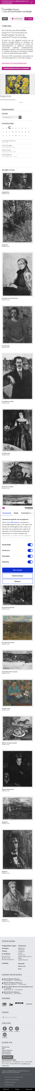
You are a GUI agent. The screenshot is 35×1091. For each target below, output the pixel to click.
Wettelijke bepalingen (10, 1082)
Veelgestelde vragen (9, 946)
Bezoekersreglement (8, 959)
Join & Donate (18, 18)
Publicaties (21, 950)
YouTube (11, 1031)
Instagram (17, 1031)
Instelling (5, 963)
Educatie (21, 963)
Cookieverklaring (9, 1084)
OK (20, 117)
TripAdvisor (5, 1037)
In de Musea (6, 954)
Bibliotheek (21, 948)
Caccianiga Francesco (9, 141)
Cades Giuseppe (8, 146)
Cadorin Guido (9, 150)
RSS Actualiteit (6, 1052)
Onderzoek (22, 946)
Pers (19, 969)
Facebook (4, 1031)
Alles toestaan (17, 570)
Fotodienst (21, 951)
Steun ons (21, 966)
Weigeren (17, 581)
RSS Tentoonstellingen (7, 1049)
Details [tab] (16, 513)
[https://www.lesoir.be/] (19, 1003)
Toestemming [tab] (6, 513)
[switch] (30, 550)
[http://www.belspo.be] (4, 1004)
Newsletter (8, 1057)
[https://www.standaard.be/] (29, 1004)
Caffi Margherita (9, 155)
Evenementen (6, 956)
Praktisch (5, 948)
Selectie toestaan (17, 576)
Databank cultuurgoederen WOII (14, 63)
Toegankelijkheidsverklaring (12, 1079)
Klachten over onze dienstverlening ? (14, 1077)
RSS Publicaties (6, 1053)
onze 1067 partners (13, 522)
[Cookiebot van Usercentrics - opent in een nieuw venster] (25, 508)
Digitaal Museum (23, 960)
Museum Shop (6, 958)
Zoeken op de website (3, 1017)
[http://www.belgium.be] (11, 1004)
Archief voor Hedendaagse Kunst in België (25, 956)
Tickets (30, 18)
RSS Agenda (5, 1047)
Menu (5, 18)
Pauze (21, 102)
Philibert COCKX (8, 170)
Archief (20, 953)
